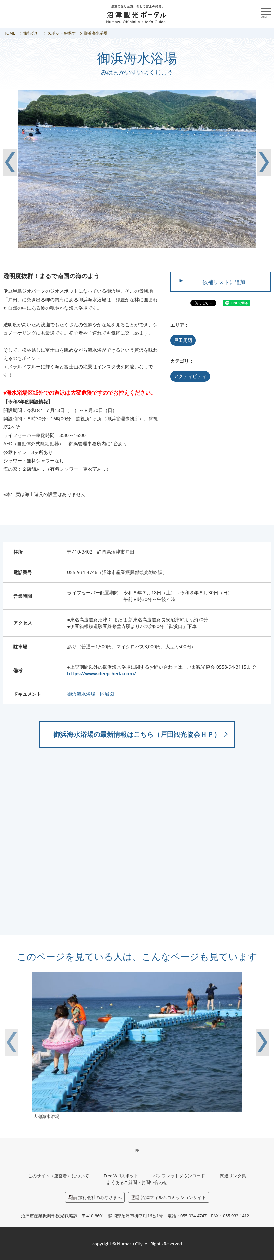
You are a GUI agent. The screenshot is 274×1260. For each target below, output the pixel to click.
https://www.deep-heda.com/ (101, 673)
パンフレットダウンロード (179, 1176)
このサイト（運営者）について (58, 1176)
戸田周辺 (183, 340)
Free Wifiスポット (121, 1176)
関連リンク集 (233, 1176)
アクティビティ (190, 376)
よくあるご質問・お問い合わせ (137, 1182)
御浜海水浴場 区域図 (90, 694)
